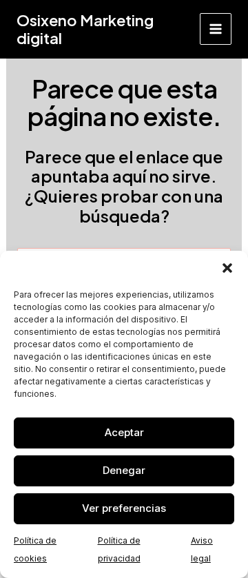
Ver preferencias (124, 508)
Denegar (124, 470)
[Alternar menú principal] (215, 29)
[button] (227, 268)
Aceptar (124, 432)
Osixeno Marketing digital (85, 29)
